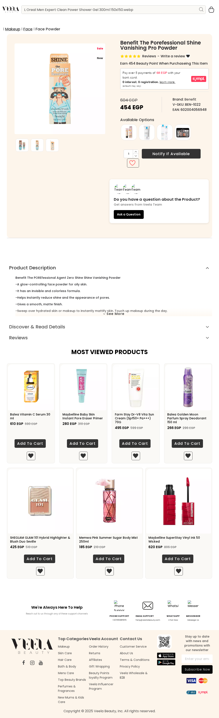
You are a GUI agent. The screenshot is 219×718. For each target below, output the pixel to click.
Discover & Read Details (37, 326)
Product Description (32, 267)
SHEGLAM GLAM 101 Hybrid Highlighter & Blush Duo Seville (40, 539)
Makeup (12, 29)
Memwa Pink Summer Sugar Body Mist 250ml (108, 539)
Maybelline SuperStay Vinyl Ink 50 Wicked (174, 539)
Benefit (190, 99)
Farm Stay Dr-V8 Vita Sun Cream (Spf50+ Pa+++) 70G (134, 418)
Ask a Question (129, 214)
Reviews (18, 337)
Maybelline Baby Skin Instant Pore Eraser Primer (82, 416)
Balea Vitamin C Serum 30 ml (30, 416)
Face (28, 29)
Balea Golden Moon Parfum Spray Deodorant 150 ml (186, 418)
